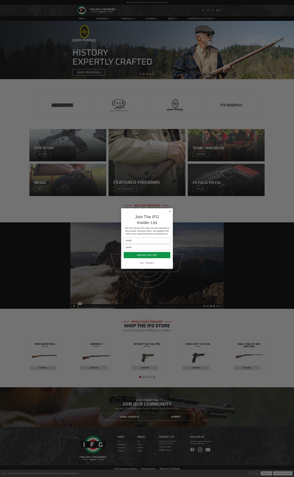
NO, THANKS (147, 263)
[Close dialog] (170, 211)
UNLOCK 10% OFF (147, 255)
